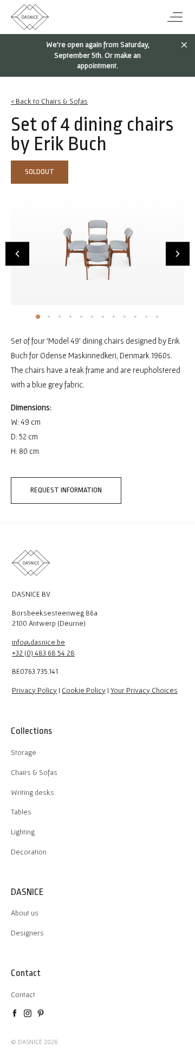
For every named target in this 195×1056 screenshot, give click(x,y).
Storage (23, 752)
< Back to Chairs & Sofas (49, 101)
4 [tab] (70, 316)
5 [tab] (81, 316)
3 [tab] (59, 316)
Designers (27, 932)
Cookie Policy (84, 690)
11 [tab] (146, 316)
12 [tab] (157, 316)
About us (24, 912)
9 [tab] (124, 316)
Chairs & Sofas (34, 772)
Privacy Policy (34, 690)
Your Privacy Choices (144, 690)
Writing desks (32, 792)
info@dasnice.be (38, 642)
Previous (17, 254)
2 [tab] (48, 316)
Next (178, 254)
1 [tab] (37, 316)
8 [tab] (113, 316)
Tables (21, 811)
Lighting (23, 831)
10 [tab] (135, 316)
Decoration (29, 851)
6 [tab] (92, 316)
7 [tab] (103, 316)
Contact (23, 994)
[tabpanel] (97, 247)
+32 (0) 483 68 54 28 (43, 653)
